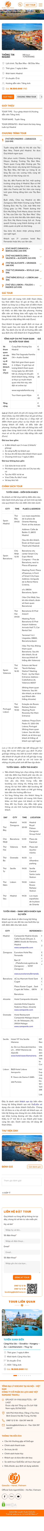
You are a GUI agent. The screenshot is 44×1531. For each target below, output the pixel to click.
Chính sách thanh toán (15, 1445)
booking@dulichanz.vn (15, 1292)
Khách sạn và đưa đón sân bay (18, 1457)
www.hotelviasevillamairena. (24, 1055)
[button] (6, 1148)
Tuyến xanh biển (14, 1339)
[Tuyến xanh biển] (22, 1322)
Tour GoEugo (19, 11)
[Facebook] (4, 1496)
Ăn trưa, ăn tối (11, 1449)
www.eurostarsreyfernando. (26, 973)
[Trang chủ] (22, 1479)
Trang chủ (6, 11)
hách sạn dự (27, 1101)
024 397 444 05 (26, 1420)
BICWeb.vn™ (33, 1514)
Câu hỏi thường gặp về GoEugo (19, 1441)
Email (7, 1246)
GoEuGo (31, 1512)
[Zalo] (11, 1496)
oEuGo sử (37, 1104)
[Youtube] (18, 1496)
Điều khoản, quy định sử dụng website (22, 1466)
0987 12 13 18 (20, 1285)
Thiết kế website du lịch (15, 1514)
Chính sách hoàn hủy (14, 1453)
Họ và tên (8, 1224)
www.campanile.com (23, 947)
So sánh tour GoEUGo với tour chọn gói (22, 1462)
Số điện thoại (10, 1235)
